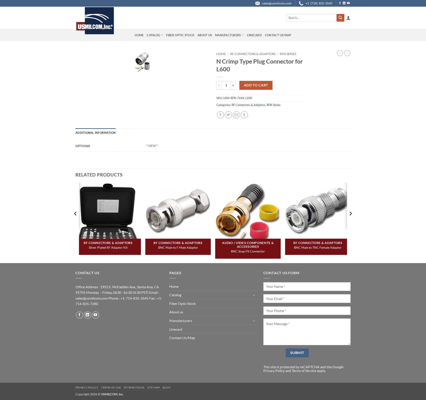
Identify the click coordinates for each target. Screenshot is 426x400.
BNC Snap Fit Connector (248, 251)
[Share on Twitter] (228, 114)
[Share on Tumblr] (244, 114)
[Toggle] (254, 295)
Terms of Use (111, 387)
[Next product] (340, 53)
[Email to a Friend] (236, 114)
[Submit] (340, 18)
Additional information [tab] (95, 132)
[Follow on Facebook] (340, 3)
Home (139, 35)
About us (204, 35)
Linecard (254, 35)
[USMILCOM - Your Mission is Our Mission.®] (94, 21)
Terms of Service (304, 370)
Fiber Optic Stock (180, 35)
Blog (166, 387)
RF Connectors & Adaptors (253, 54)
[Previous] (75, 222)
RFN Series (288, 54)
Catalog (153, 35)
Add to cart (256, 85)
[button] (348, 18)
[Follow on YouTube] (348, 3)
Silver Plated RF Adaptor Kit (108, 247)
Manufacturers (228, 35)
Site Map (153, 387)
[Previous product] (347, 53)
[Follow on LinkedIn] (344, 3)
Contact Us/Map (278, 35)
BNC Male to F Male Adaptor (178, 247)
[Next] (350, 222)
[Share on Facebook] (220, 114)
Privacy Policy (274, 370)
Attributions (134, 387)
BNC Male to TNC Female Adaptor (318, 247)
